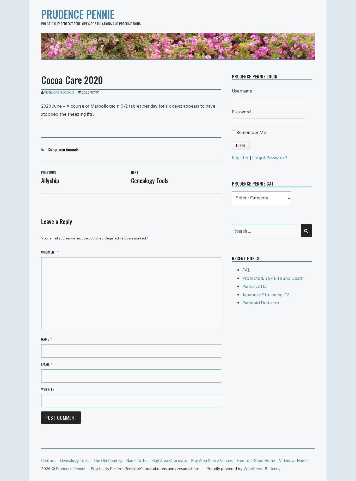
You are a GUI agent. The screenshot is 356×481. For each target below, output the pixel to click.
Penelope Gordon (59, 92)
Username (242, 91)
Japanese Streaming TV (265, 295)
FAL (246, 270)
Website (47, 389)
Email (46, 365)
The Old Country (108, 461)
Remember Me (250, 133)
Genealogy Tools (74, 461)
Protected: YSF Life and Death (273, 278)
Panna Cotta (254, 287)
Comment (50, 252)
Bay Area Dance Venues (212, 461)
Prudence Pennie (77, 14)
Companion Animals (63, 149)
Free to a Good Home (256, 461)
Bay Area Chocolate (169, 461)
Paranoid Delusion (260, 303)
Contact (48, 461)
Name (46, 339)
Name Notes (137, 461)
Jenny (275, 469)
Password (241, 112)
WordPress (253, 469)
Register (240, 158)
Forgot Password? (269, 158)
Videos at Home (293, 461)
